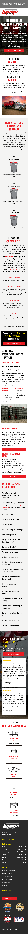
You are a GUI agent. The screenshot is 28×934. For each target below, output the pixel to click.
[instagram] (8, 894)
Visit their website (15, 269)
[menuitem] (14, 870)
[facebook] (4, 894)
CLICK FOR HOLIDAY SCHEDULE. (13, 4)
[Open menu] (25, 12)
